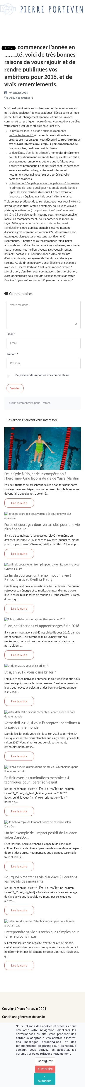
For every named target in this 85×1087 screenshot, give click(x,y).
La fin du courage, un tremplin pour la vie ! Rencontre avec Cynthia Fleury (37, 578)
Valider (15, 388)
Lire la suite (19, 503)
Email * (11, 334)
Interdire (46, 1069)
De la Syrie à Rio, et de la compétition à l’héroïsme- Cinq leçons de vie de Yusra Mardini (41, 476)
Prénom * (12, 354)
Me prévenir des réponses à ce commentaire (41, 375)
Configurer (45, 1061)
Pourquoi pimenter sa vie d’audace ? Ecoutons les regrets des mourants (40, 879)
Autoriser (44, 1081)
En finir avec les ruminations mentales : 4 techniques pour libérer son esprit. (36, 780)
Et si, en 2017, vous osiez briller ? (30, 672)
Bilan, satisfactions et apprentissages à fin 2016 (41, 626)
